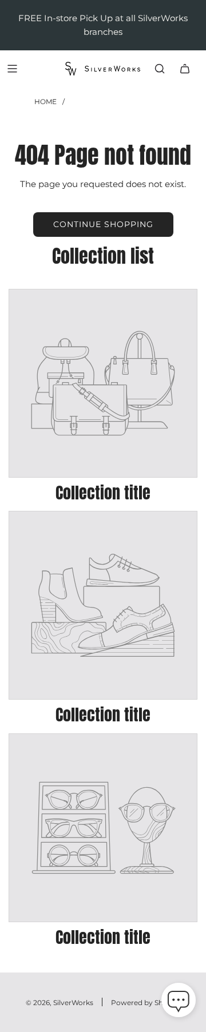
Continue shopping (103, 224)
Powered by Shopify (145, 1002)
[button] (178, 1002)
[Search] (159, 68)
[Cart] (184, 68)
